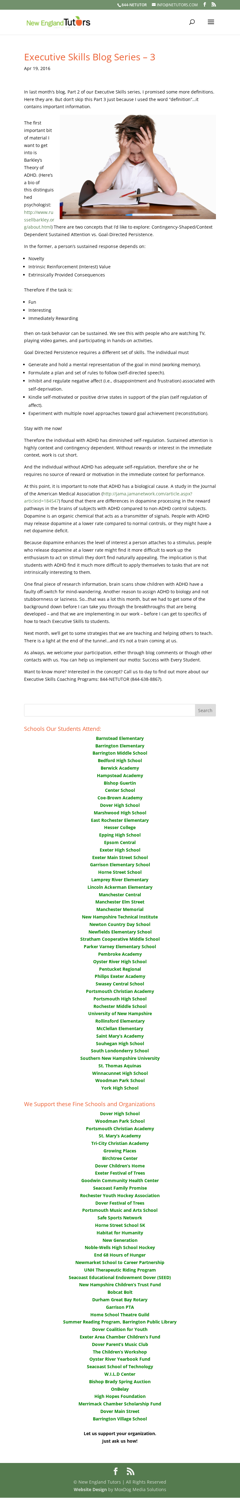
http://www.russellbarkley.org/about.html (39, 219)
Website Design (90, 1489)
